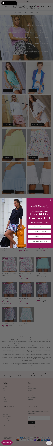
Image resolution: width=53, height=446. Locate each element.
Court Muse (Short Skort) (39, 226)
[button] (9, 3)
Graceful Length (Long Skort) (39, 236)
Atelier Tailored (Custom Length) (40, 241)
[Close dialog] (51, 200)
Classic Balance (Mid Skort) (40, 231)
